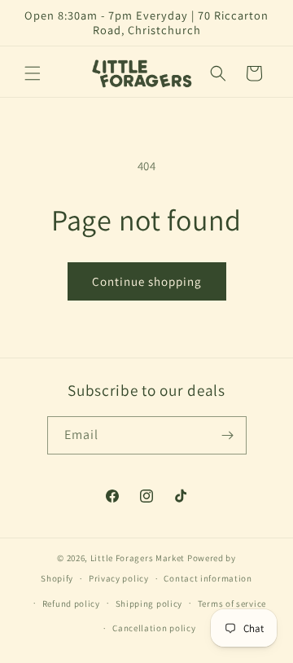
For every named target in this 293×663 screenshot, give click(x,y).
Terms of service (232, 603)
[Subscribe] (228, 435)
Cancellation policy (153, 628)
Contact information (207, 578)
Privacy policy (119, 578)
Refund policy (71, 603)
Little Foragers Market (137, 558)
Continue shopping (147, 281)
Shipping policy (149, 603)
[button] (32, 73)
